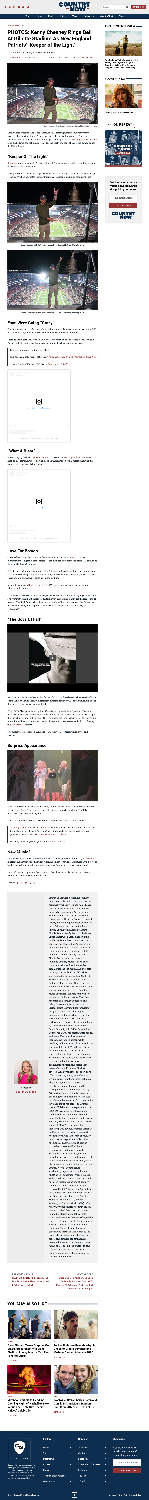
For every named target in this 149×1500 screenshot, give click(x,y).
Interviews (89, 16)
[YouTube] (19, 7)
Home (28, 16)
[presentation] (29, 1324)
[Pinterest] (83, 57)
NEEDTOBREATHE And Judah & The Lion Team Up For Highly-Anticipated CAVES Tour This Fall (30, 1281)
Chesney (11, 163)
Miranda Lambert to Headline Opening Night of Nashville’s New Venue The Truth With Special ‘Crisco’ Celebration (28, 1405)
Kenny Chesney (13, 25)
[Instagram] (14, 7)
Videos (75, 16)
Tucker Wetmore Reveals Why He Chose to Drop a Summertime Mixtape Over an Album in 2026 (74, 1349)
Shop (121, 16)
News (39, 16)
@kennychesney (57, 356)
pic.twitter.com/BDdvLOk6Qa (52, 834)
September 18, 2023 (58, 364)
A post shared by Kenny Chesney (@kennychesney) (39, 538)
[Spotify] (27, 7)
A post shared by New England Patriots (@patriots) (39, 438)
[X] (79, 57)
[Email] (91, 57)
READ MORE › (13, 1361)
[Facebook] (5, 7)
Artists (63, 16)
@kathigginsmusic (20, 827)
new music (91, 858)
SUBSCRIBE (138, 7)
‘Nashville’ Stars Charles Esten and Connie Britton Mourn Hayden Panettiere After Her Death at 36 (75, 1403)
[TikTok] (23, 7)
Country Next (106, 16)
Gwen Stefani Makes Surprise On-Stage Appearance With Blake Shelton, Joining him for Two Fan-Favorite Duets (28, 1350)
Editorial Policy (135, 1495)
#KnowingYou (43, 827)
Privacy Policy (123, 1495)
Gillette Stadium (40, 457)
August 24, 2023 (56, 841)
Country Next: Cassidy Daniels (119, 112)
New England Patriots (82, 139)
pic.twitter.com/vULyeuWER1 (83, 356)
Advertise (113, 1495)
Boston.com (75, 557)
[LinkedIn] (87, 57)
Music (51, 16)
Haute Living (34, 585)
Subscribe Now (123, 205)
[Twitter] (10, 7)
